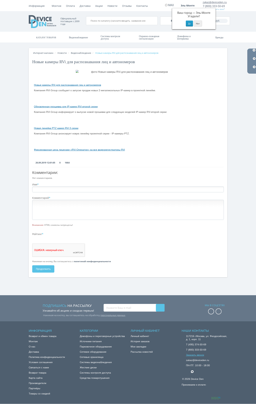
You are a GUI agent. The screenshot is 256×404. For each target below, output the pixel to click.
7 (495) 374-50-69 (196, 344)
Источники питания (91, 341)
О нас (32, 346)
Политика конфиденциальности (47, 357)
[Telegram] (187, 372)
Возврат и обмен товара (42, 336)
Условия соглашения (41, 362)
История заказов (140, 341)
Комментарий (40, 197)
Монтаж (56, 5)
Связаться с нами (39, 367)
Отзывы (127, 5)
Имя (34, 184)
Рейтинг (37, 234)
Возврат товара (37, 372)
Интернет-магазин (43, 52)
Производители (37, 383)
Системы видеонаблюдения (96, 362)
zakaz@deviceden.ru (215, 2)
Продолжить (43, 268)
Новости (112, 5)
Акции (99, 5)
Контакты (142, 5)
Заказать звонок (195, 355)
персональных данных (112, 315)
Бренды (219, 37)
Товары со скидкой (39, 393)
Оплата (70, 5)
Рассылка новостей (142, 351)
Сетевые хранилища (91, 357)
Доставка (85, 5)
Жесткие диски (88, 367)
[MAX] (194, 370)
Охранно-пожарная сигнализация (149, 37)
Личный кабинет (140, 336)
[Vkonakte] (218, 311)
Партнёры (34, 388)
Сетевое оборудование (93, 351)
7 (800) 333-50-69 (214, 6)
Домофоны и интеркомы (184, 37)
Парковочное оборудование (96, 346)
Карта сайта (35, 377)
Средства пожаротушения (95, 377)
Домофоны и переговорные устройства (102, 336)
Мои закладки (138, 346)
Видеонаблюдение (78, 37)
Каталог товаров (46, 37)
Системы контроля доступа (110, 37)
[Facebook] (211, 311)
